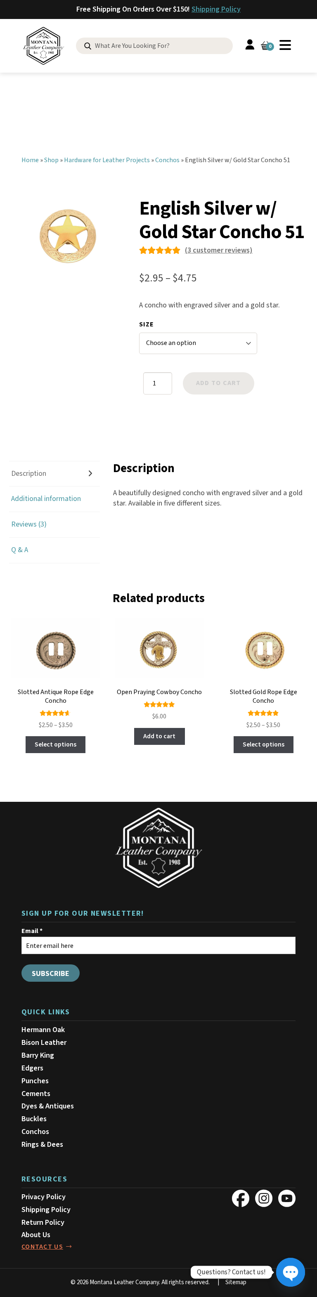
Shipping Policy (216, 9)
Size (146, 324)
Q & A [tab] (19, 550)
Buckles (34, 1119)
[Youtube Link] (287, 1198)
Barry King (37, 1055)
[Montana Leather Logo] (158, 848)
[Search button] (87, 46)
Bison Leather (43, 1042)
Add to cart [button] (159, 736)
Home (30, 160)
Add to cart (218, 382)
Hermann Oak (43, 1030)
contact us (42, 1246)
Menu (285, 45)
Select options (55, 744)
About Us (35, 1235)
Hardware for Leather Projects (107, 160)
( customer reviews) (219, 250)
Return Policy (42, 1222)
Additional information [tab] (46, 499)
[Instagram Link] (263, 1198)
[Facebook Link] (240, 1198)
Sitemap (235, 1282)
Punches (35, 1081)
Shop (51, 160)
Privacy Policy (43, 1197)
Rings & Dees (42, 1144)
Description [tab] (28, 473)
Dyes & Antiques (47, 1106)
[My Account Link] (250, 46)
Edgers (32, 1068)
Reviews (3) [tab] (29, 524)
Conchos (167, 160)
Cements (35, 1094)
